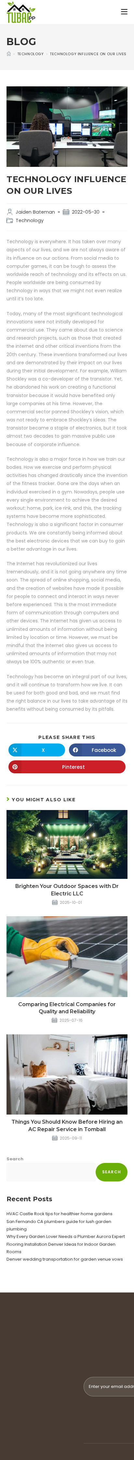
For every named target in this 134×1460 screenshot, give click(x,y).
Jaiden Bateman (35, 212)
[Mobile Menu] (124, 12)
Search (15, 1159)
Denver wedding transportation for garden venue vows (65, 1259)
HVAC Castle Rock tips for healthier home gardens (60, 1214)
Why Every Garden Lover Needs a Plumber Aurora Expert (66, 1236)
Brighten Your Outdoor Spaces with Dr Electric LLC (67, 889)
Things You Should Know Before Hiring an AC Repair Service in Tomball (67, 1125)
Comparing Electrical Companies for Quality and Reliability (67, 1008)
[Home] (9, 53)
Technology (30, 220)
